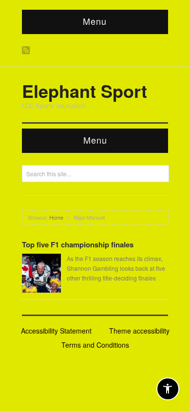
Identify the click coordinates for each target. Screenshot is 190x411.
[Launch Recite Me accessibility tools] (167, 388)
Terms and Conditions (95, 345)
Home (56, 217)
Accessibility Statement (56, 331)
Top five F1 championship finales (77, 244)
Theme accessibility (139, 331)
